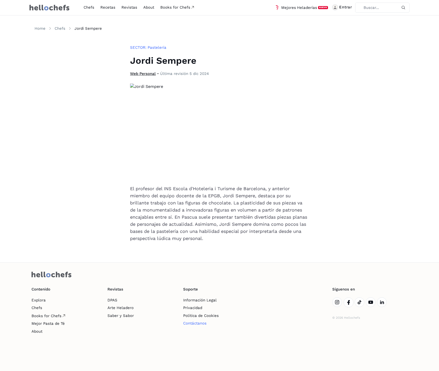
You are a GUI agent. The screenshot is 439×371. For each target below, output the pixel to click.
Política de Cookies (201, 315)
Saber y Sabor (120, 315)
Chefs (89, 7)
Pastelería (157, 47)
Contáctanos (195, 323)
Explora (39, 300)
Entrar (345, 7)
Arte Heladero (120, 307)
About (148, 7)
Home (40, 28)
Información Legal (200, 300)
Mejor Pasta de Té (48, 323)
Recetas (107, 7)
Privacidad (192, 307)
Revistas (129, 7)
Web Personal (143, 73)
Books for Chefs (175, 7)
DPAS (112, 300)
